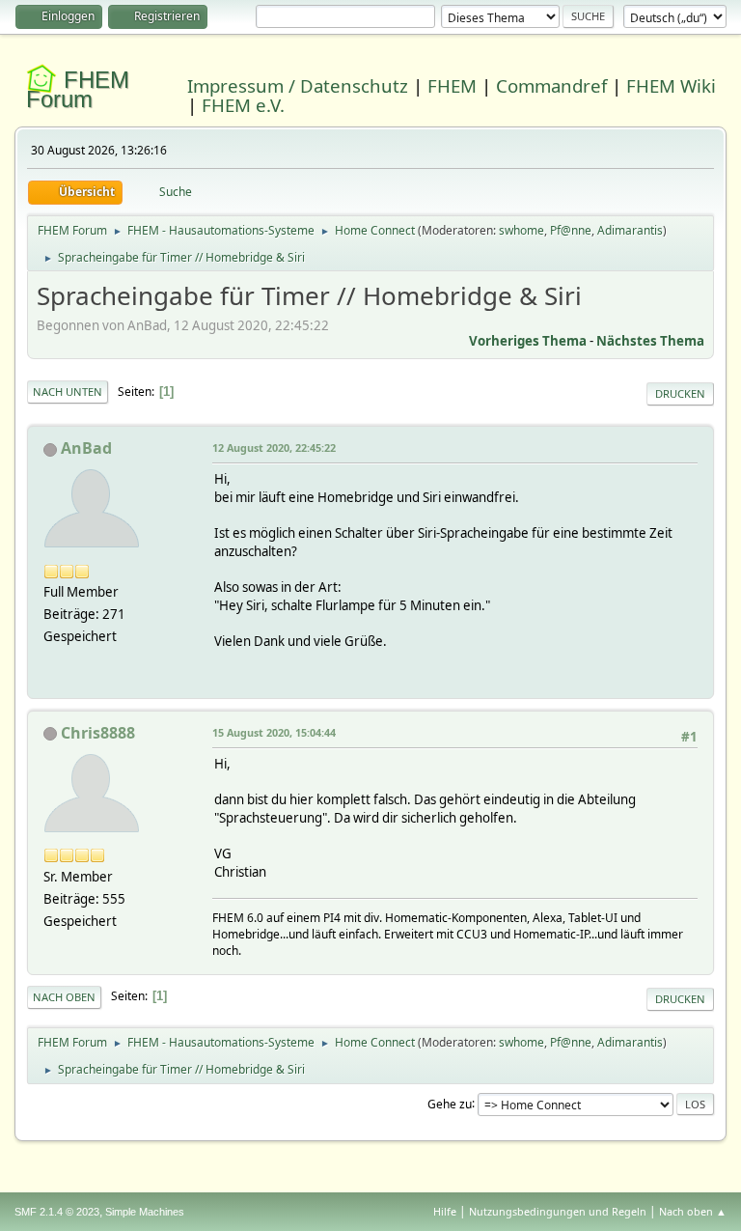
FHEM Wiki (671, 85)
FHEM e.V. (243, 105)
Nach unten (67, 391)
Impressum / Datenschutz (297, 85)
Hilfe (444, 1211)
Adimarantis (630, 230)
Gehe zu (449, 1103)
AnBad (86, 448)
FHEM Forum (77, 89)
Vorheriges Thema (528, 341)
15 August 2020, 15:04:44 (274, 732)
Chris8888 (98, 732)
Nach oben (64, 997)
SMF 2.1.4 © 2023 (56, 1211)
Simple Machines (144, 1211)
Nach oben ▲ (693, 1211)
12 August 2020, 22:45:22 (274, 447)
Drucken (680, 393)
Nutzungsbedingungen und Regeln (557, 1211)
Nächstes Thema (650, 341)
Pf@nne (570, 230)
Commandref (551, 85)
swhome (521, 230)
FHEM (452, 85)
